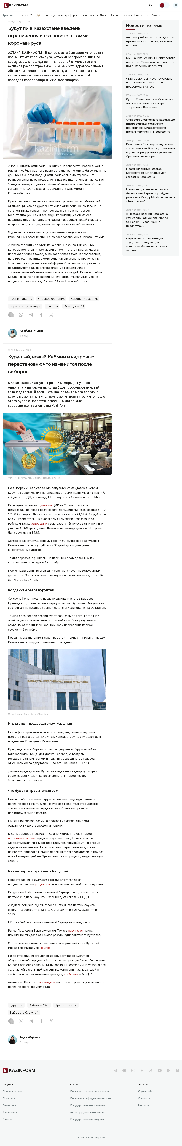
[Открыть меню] (175, 5)
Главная (52, 306)
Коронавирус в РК (84, 298)
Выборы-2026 (24, 15)
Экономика (10, 1112)
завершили (39, 523)
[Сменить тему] (164, 5)
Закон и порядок (121, 15)
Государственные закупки (87, 1119)
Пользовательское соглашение (90, 1091)
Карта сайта (146, 1091)
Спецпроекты (89, 15)
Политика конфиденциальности (90, 1098)
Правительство (20, 298)
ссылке (45, 948)
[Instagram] (11, 315)
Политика (9, 1098)
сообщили (71, 974)
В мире (7, 1119)
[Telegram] (31, 315)
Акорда (156, 15)
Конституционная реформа (60, 15)
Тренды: (8, 15)
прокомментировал (22, 838)
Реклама (143, 1105)
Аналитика (9, 1105)
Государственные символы (87, 1105)
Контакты (144, 1098)
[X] (51, 315)
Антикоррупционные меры (87, 1112)
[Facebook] (41, 315)
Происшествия (12, 1091)
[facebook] (142, 1070)
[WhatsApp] (21, 315)
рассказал (75, 930)
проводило (47, 982)
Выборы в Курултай (24, 1012)
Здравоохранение (51, 298)
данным (46, 505)
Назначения (142, 15)
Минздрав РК (73, 306)
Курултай (16, 1005)
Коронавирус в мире (25, 306)
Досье (104, 15)
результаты (43, 884)
